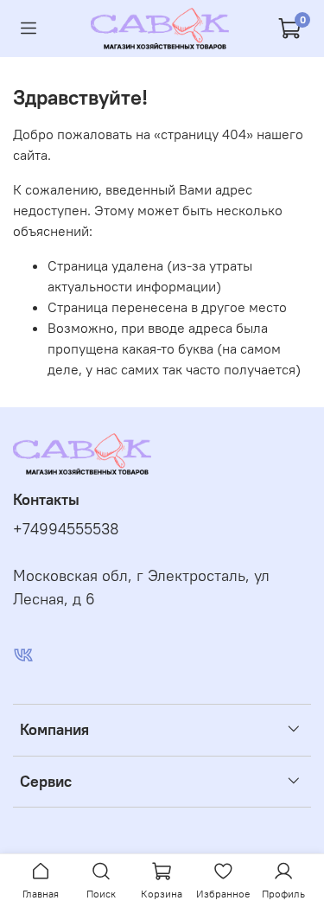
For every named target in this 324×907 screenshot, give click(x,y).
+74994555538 (66, 529)
